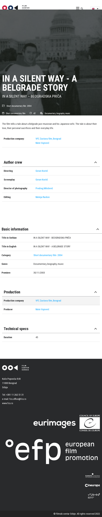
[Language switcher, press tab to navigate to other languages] (95, 9)
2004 (29, 106)
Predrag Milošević (44, 188)
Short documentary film (16, 106)
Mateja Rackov (43, 197)
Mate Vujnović (42, 143)
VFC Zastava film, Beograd (48, 138)
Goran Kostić (42, 170)
